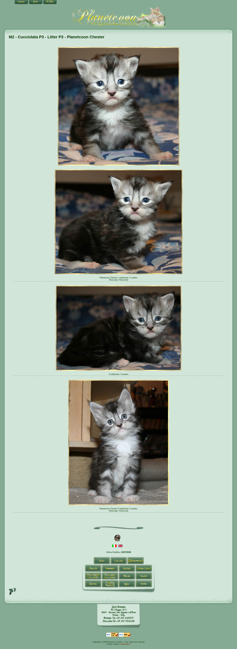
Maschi (93, 568)
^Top (12, 591)
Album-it (127, 576)
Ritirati (93, 583)
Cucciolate (93, 576)
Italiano (114, 546)
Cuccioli (118, 560)
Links (127, 583)
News (101, 560)
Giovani (127, 568)
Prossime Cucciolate (110, 576)
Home (143, 583)
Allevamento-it (135, 560)
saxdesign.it (125, 644)
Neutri (143, 576)
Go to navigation (36, 2)
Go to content (21, 2)
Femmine (110, 568)
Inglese (120, 546)
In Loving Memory (110, 583)
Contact (50, 2)
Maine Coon (143, 568)
